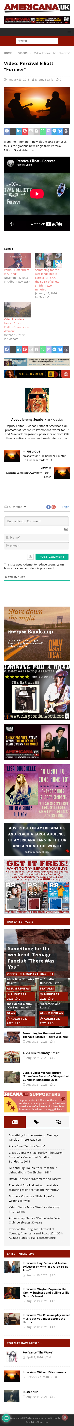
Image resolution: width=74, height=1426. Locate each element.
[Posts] (15, 1122)
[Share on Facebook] (7, 131)
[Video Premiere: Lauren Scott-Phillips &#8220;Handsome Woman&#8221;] (17, 309)
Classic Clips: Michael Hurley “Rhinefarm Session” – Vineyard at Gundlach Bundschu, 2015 (46, 1076)
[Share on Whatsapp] (43, 131)
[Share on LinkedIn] (19, 131)
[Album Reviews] (12, 1356)
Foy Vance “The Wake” (38, 1352)
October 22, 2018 (37, 1377)
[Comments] (58, 1122)
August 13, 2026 (36, 1301)
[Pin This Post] (25, 131)
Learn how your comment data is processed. (34, 566)
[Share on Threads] (66, 131)
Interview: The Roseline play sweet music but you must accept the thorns (46, 1318)
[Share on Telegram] (54, 131)
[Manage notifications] (65, 1417)
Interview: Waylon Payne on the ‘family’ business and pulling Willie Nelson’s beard (46, 1292)
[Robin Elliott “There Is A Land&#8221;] (17, 260)
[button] (68, 32)
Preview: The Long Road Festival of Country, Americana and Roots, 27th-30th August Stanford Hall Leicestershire (36, 1233)
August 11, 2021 (36, 1397)
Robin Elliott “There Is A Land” (16, 272)
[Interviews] (12, 1267)
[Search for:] (37, 41)
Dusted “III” (30, 1392)
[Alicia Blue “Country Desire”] (12, 1057)
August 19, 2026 (36, 1275)
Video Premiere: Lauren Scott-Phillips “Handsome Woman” (17, 325)
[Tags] (36, 1122)
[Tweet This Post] (13, 131)
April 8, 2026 (34, 1357)
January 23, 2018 (18, 79)
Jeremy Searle (44, 79)
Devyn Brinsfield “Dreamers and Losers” (51, 1003)
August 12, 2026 (36, 1327)
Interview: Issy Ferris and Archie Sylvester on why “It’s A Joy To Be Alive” (45, 1266)
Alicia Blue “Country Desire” (20, 981)
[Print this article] (36, 131)
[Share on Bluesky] (60, 131)
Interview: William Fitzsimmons (44, 1372)
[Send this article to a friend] (31, 131)
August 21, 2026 (34, 974)
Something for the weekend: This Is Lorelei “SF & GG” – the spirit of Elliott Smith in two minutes (47, 279)
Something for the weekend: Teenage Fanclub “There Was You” (31, 957)
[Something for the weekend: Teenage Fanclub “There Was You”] (12, 1037)
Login (65, 507)
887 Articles (55, 419)
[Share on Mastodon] (49, 131)
